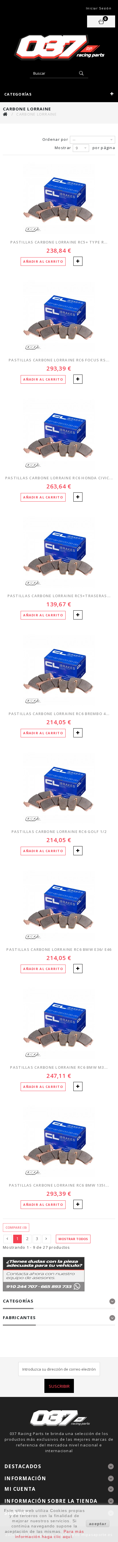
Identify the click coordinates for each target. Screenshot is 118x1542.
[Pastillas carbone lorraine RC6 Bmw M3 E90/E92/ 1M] (59, 1023)
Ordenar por (55, 139)
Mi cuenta (20, 1489)
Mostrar (63, 147)
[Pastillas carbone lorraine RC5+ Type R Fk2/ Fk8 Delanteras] (59, 198)
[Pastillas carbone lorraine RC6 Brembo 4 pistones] (59, 669)
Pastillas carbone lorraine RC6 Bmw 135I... (59, 1185)
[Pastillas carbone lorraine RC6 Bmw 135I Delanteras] (59, 1141)
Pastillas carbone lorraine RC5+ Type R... (58, 242)
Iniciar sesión (98, 8)
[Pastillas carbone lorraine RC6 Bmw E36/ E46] (59, 905)
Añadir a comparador (78, 261)
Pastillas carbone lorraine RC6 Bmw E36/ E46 (58, 949)
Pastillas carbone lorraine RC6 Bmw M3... (59, 1067)
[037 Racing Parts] (59, 47)
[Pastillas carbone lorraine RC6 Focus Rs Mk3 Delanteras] (59, 316)
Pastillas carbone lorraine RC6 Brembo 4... (59, 713)
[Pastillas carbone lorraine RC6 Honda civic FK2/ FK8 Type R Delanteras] (59, 434)
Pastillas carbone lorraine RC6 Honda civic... (59, 477)
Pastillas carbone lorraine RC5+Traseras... (59, 595)
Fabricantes (19, 1317)
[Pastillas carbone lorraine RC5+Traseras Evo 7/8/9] (59, 551)
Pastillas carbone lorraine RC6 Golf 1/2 (59, 831)
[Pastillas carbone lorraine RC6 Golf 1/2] (59, 787)
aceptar (97, 1523)
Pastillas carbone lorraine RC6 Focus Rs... (59, 360)
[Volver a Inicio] (5, 114)
